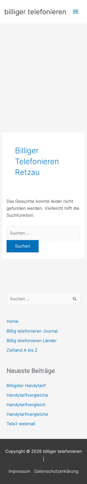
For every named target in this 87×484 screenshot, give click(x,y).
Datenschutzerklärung (56, 471)
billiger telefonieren (35, 12)
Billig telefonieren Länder (32, 340)
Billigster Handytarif (26, 385)
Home (12, 321)
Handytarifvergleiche (27, 395)
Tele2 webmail (21, 423)
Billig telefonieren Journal (32, 331)
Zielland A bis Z (22, 350)
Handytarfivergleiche (27, 414)
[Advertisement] (43, 69)
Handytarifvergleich (26, 404)
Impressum (19, 471)
